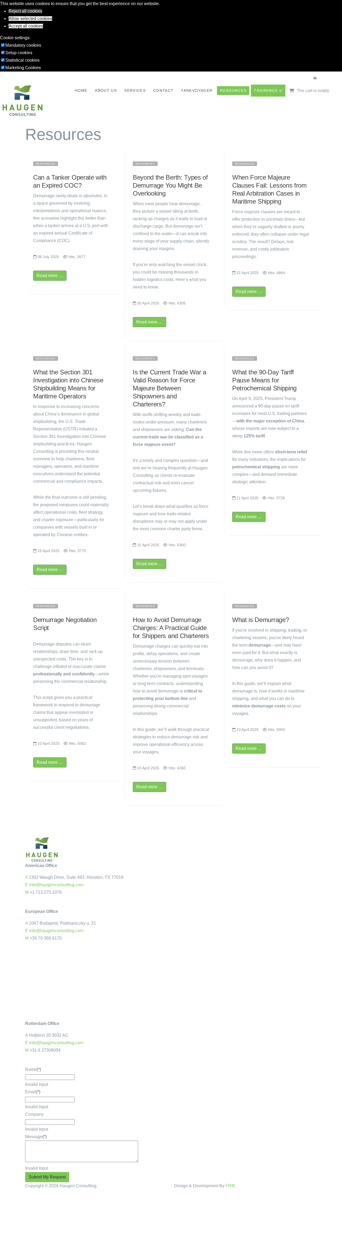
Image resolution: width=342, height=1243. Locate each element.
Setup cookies (18, 52)
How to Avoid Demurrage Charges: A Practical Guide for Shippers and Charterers (171, 627)
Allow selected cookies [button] (30, 18)
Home (81, 90)
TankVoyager (196, 90)
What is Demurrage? (260, 619)
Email (32, 1092)
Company (34, 1114)
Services (135, 90)
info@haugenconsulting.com (56, 884)
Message (36, 1136)
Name (33, 1069)
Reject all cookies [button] (25, 11)
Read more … (50, 275)
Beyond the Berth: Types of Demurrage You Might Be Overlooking (170, 185)
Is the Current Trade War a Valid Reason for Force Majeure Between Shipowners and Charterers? (169, 388)
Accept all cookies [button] (26, 26)
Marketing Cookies (23, 67)
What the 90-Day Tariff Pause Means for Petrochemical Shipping (264, 380)
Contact (163, 90)
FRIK (230, 1185)
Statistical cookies (22, 60)
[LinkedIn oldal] (315, 78)
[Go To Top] (0, 1197)
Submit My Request (47, 1177)
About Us (106, 90)
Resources (233, 90)
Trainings (265, 90)
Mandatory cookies (23, 45)
